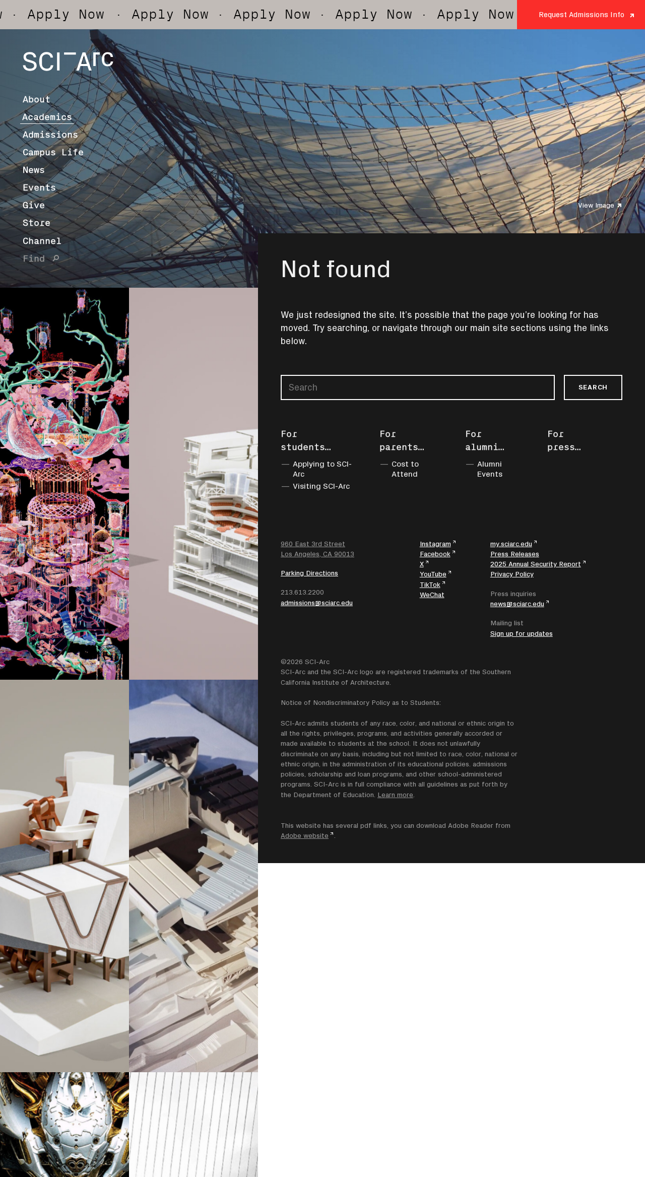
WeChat (432, 595)
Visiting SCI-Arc (321, 485)
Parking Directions (309, 573)
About (36, 99)
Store (36, 222)
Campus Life (53, 152)
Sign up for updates (521, 633)
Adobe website (305, 835)
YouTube (433, 574)
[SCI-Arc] (68, 61)
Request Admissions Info (581, 14)
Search (593, 387)
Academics (47, 116)
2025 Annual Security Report (535, 564)
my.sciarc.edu (511, 544)
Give (34, 205)
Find (34, 258)
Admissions (50, 134)
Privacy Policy (512, 574)
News (34, 169)
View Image (596, 205)
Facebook (435, 554)
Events (39, 187)
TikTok (430, 584)
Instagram (435, 544)
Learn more (395, 795)
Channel (42, 240)
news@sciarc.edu (517, 604)
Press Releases (514, 554)
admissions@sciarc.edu (317, 603)
